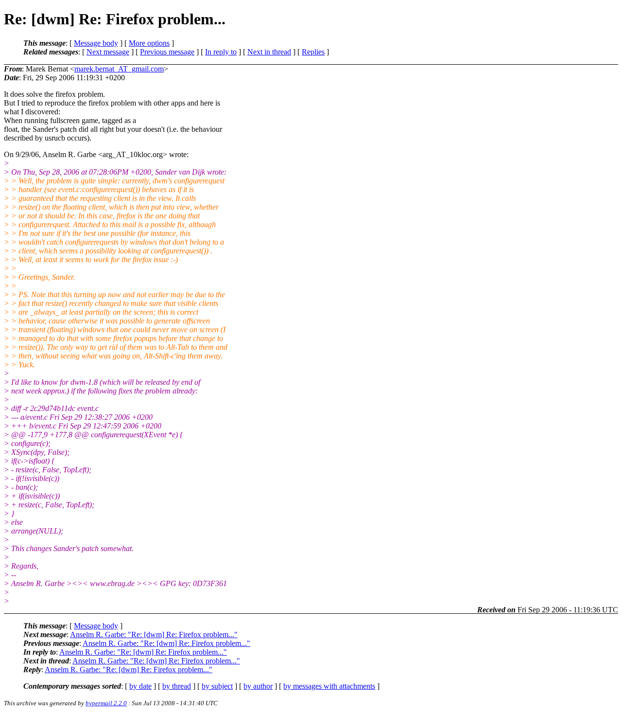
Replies (313, 52)
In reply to (221, 52)
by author (258, 686)
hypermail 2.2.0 (106, 703)
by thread (176, 686)
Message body (96, 43)
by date (140, 686)
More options (149, 43)
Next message (107, 52)
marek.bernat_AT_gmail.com (119, 69)
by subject (217, 686)
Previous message (167, 52)
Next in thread (269, 52)
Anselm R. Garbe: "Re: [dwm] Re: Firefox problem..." (154, 634)
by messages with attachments (329, 686)
